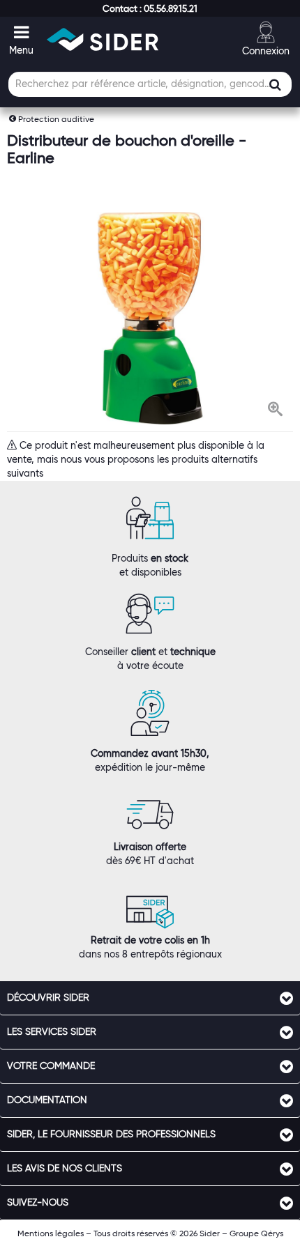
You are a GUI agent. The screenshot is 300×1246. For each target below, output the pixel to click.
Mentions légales (50, 1233)
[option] (150, 318)
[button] (150, 8)
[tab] (150, 998)
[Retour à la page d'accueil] (102, 39)
